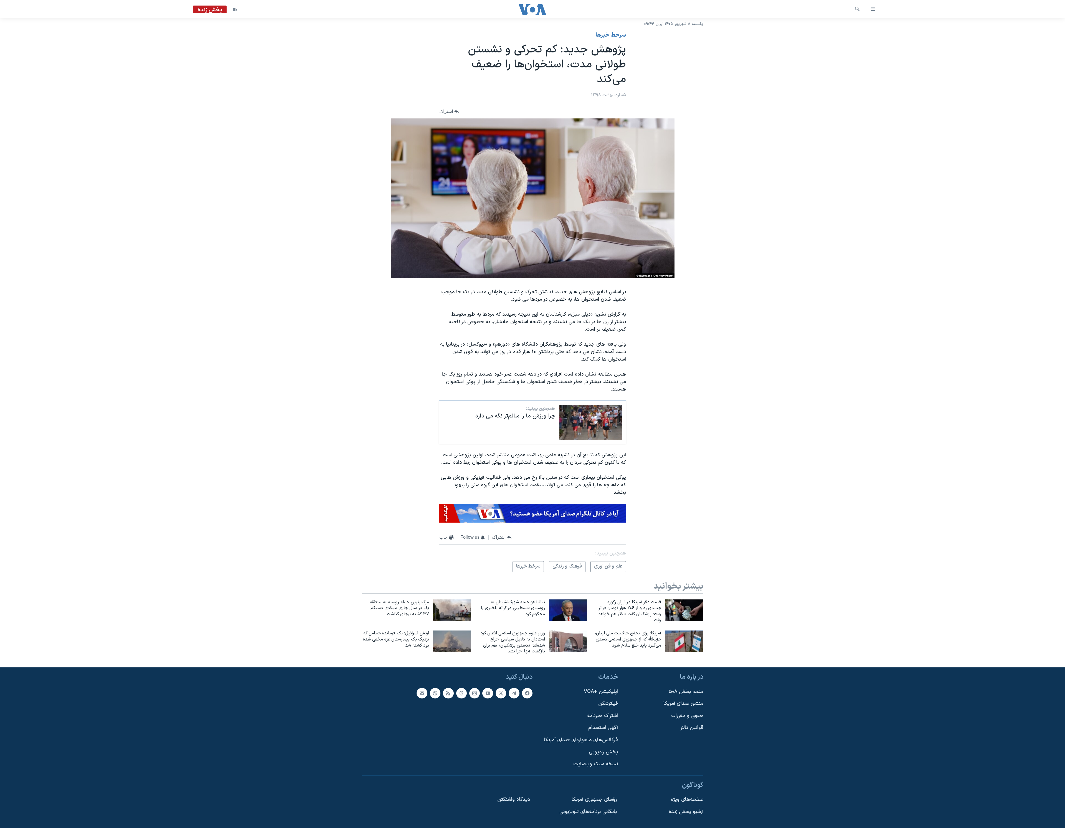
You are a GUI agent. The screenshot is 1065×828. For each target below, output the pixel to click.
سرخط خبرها (611, 35)
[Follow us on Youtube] (487, 693)
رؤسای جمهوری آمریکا (594, 800)
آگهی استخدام (603, 728)
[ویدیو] (235, 10)
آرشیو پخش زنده (686, 812)
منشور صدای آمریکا (683, 703)
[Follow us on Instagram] (474, 693)
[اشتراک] (422, 693)
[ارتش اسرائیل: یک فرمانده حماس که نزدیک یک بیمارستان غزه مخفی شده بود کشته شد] (452, 641)
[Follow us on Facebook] (527, 693)
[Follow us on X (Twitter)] (501, 693)
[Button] (449, 111)
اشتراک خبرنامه (602, 716)
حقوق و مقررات (687, 716)
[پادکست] (435, 693)
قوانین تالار (691, 728)
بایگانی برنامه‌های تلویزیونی (588, 812)
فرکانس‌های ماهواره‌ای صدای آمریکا (581, 740)
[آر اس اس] (448, 693)
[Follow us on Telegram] (514, 693)
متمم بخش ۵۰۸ (686, 691)
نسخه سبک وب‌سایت (595, 764)
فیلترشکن (608, 703)
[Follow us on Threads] (461, 693)
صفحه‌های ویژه (687, 800)
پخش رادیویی (603, 752)
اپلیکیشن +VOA (601, 691)
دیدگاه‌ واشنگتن (513, 800)
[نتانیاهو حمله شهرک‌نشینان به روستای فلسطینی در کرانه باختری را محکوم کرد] (568, 610)
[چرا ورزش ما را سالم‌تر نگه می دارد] (590, 422)
